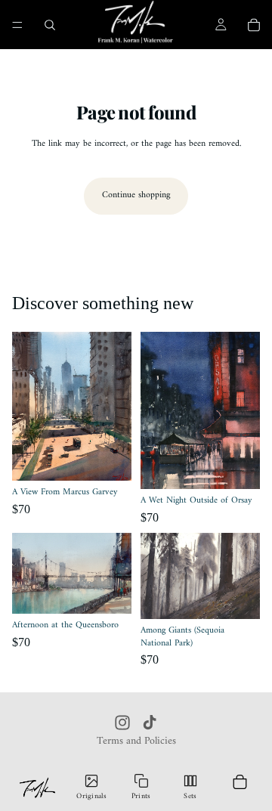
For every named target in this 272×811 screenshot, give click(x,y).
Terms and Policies (136, 741)
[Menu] (17, 25)
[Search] (49, 25)
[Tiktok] (150, 722)
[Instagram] (122, 722)
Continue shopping (136, 195)
